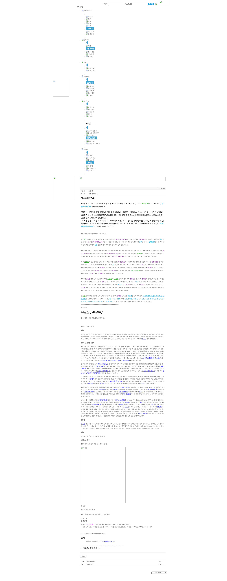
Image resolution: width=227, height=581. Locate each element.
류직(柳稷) (90, 564)
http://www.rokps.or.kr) (98, 534)
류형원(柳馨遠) (91, 561)
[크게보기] (103, 475)
